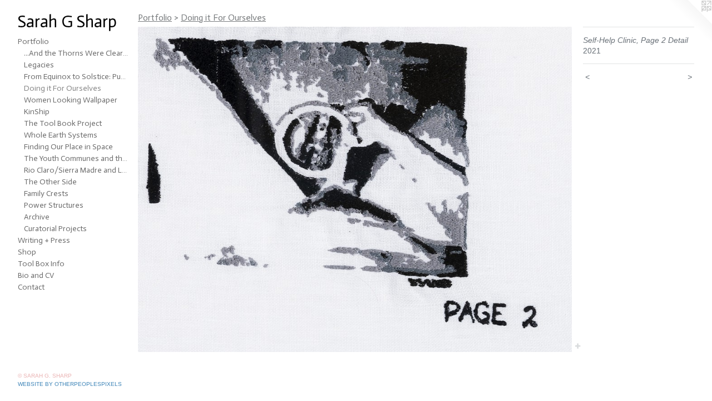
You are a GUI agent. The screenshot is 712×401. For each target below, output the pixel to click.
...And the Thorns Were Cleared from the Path (77, 53)
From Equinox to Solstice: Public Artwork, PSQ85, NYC (77, 76)
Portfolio (33, 41)
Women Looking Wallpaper (70, 100)
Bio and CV (36, 275)
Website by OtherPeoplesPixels (70, 384)
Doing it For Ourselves (62, 88)
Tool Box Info (41, 263)
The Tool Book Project (63, 123)
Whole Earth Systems (60, 135)
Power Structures (53, 205)
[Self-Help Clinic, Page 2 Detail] (355, 189)
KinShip (37, 111)
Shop (27, 252)
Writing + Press (44, 240)
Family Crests (46, 193)
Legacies (39, 65)
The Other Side (50, 182)
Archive (37, 217)
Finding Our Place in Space (68, 146)
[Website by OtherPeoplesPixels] (690, 22)
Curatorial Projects (55, 228)
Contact (31, 287)
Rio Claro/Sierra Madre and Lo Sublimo (77, 170)
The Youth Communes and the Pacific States (77, 158)
